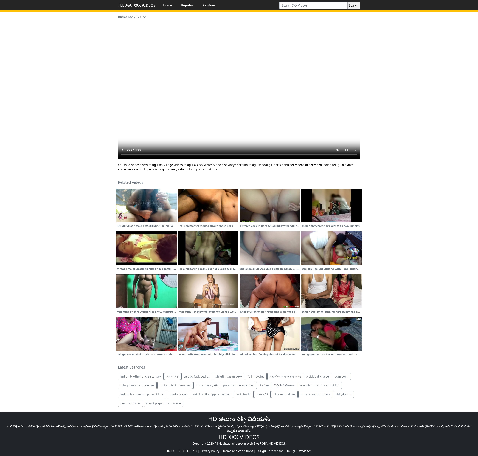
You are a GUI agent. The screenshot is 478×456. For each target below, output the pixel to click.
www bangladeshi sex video (319, 385)
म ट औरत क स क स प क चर (285, 376)
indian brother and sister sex (140, 376)
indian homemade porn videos (142, 394)
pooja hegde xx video (238, 385)
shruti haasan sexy (228, 376)
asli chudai (243, 394)
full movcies (255, 376)
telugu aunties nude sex (137, 385)
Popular (187, 5)
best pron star (130, 403)
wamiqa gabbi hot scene (163, 403)
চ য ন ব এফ (172, 376)
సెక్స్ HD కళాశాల (284, 385)
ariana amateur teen (315, 394)
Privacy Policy (209, 451)
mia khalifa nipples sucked (212, 394)
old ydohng (343, 394)
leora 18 (262, 394)
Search (353, 5)
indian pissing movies (175, 385)
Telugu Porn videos (269, 451)
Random (208, 5)
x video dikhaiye (317, 376)
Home (167, 5)
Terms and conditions (238, 451)
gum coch (341, 376)
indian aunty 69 (207, 385)
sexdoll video (178, 394)
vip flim (264, 385)
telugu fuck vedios (197, 376)
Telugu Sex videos (299, 451)
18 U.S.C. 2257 (187, 451)
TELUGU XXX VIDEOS (137, 5)
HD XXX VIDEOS (239, 437)
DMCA (170, 451)
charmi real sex (284, 394)
